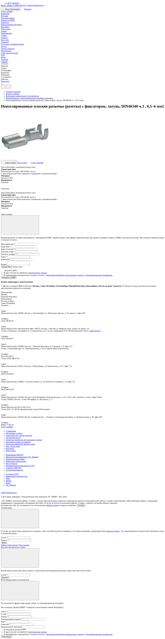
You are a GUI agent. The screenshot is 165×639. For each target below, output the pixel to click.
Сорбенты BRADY (14, 468)
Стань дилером (36, 163)
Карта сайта (11, 451)
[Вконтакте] (5, 490)
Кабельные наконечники (16, 461)
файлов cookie (52, 505)
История (4, 16)
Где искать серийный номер (12, 44)
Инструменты (11, 464)
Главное (4, 38)
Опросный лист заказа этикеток (19, 435)
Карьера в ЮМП (8, 20)
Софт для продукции (9, 53)
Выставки (5, 27)
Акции (4, 31)
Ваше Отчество (8, 249)
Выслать (5, 577)
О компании (11, 431)
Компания (5, 14)
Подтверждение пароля (11, 619)
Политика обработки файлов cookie (20, 444)
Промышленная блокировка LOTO (20, 466)
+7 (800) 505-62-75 (14, 5)
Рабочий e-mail (8, 252)
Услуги (4, 46)
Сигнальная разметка (14, 470)
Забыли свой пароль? (9, 545)
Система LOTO (12, 474)
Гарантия (5, 42)
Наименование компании (11, 627)
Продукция (5, 29)
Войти (4, 543)
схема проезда (95, 331)
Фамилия (5, 624)
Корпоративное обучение (11, 25)
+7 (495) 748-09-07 (11, 3)
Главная (4, 62)
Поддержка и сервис (14, 433)
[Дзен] (2, 490)
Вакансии (5, 22)
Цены (3, 57)
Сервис (4, 36)
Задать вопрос (10, 163)
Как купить (22, 163)
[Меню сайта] (8, 87)
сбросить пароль (113, 531)
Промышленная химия (15, 459)
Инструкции (6, 51)
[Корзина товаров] (13, 87)
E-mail (4, 575)
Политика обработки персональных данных (24, 440)
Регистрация (24, 545)
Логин (4, 538)
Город (4, 257)
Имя (3, 622)
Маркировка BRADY (15, 455)
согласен (81, 505)
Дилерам (4, 59)
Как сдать (5, 40)
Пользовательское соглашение (18, 442)
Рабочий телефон (9, 254)
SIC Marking (11, 485)
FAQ (3, 55)
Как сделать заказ (13, 446)
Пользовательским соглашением (99, 275)
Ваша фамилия (8, 244)
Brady (8, 483)
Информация (6, 33)
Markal (8, 481)
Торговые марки (7, 18)
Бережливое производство (17, 476)
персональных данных (37, 273)
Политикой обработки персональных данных (65, 275)
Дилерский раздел (13, 438)
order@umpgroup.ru (36, 5)
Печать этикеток (8, 49)
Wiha (8, 479)
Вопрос (4, 264)
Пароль (4, 540)
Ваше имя (6, 247)
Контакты (5, 81)
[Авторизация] (3, 87)
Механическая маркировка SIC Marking (22, 457)
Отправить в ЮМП (8, 278)
